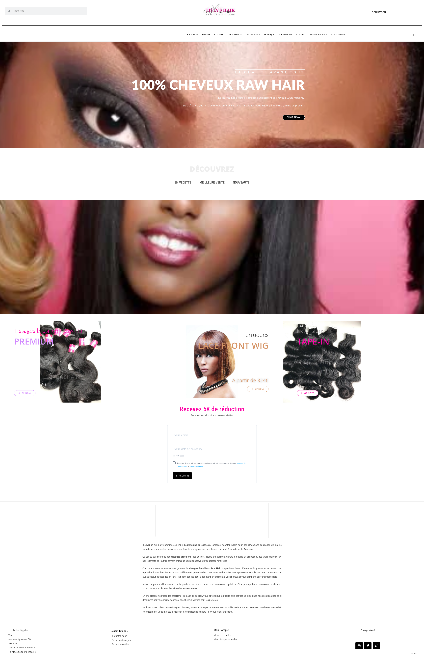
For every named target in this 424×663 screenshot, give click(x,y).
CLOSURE (219, 34)
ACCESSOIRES (285, 34)
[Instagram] (359, 645)
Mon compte (338, 34)
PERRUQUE (269, 34)
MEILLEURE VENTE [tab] (212, 182)
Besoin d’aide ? (318, 34)
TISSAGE (206, 34)
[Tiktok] (376, 645)
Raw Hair (248, 549)
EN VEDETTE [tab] (183, 182)
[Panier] (414, 34)
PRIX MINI (192, 34)
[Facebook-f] (367, 645)
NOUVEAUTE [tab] (241, 182)
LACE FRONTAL (235, 34)
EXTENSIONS (253, 34)
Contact (301, 34)
